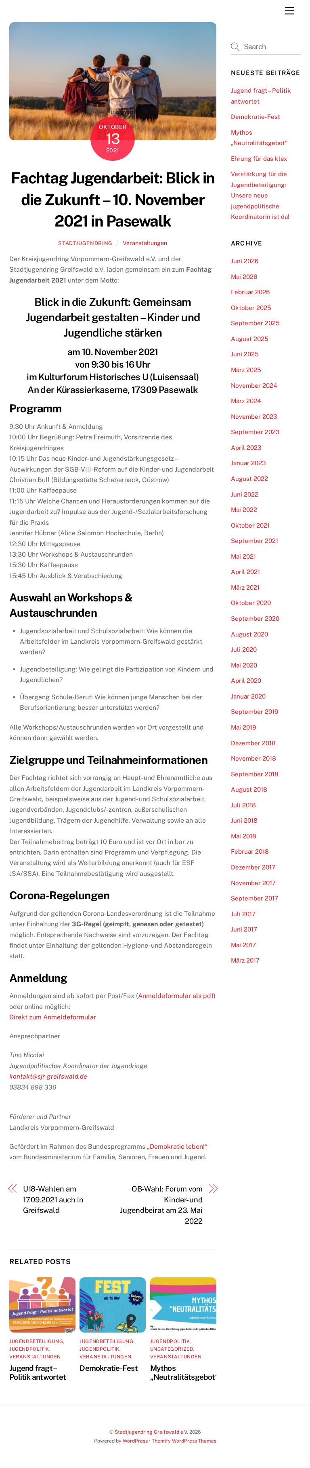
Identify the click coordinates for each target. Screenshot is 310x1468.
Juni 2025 (245, 354)
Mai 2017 (243, 945)
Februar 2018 (250, 851)
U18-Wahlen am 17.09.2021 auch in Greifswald (53, 1199)
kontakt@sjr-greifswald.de (48, 1076)
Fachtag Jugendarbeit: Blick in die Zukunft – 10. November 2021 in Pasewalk (113, 200)
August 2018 (249, 789)
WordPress (135, 1441)
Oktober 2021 (250, 525)
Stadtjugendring (85, 243)
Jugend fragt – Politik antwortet (37, 1372)
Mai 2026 (244, 276)
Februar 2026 (250, 292)
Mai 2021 (243, 556)
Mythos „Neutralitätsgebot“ (184, 1372)
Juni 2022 (244, 494)
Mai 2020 (244, 665)
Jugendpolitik (29, 1349)
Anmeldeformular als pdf (176, 996)
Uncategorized (171, 1349)
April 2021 (245, 571)
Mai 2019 (243, 727)
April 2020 (246, 680)
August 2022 (249, 478)
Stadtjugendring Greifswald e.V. (151, 1432)
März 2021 (245, 587)
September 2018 (255, 774)
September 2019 (254, 711)
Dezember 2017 (253, 867)
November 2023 (254, 416)
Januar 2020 (248, 696)
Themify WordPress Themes (184, 1441)
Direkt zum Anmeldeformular (52, 1017)
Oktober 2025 (251, 307)
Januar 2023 (248, 463)
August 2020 (249, 634)
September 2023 (255, 431)
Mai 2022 (244, 509)
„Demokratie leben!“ (177, 1146)
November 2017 (253, 883)
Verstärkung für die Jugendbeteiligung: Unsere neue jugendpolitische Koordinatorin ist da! (260, 195)
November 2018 (253, 758)
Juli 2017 (243, 914)
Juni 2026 (244, 261)
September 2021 (254, 540)
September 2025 (255, 323)
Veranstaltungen (145, 242)
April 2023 (246, 447)
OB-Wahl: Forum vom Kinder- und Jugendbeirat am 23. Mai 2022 (161, 1205)
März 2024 (246, 400)
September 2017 (254, 898)
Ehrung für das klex (259, 158)
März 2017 (245, 960)
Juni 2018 (244, 820)
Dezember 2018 (253, 743)
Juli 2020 (244, 649)
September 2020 (255, 618)
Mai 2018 (243, 836)
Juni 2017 (244, 929)
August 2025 (249, 338)
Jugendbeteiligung (36, 1341)
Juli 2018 (243, 805)
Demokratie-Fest (108, 1368)
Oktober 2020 (251, 602)
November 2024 (254, 385)
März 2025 (246, 369)
